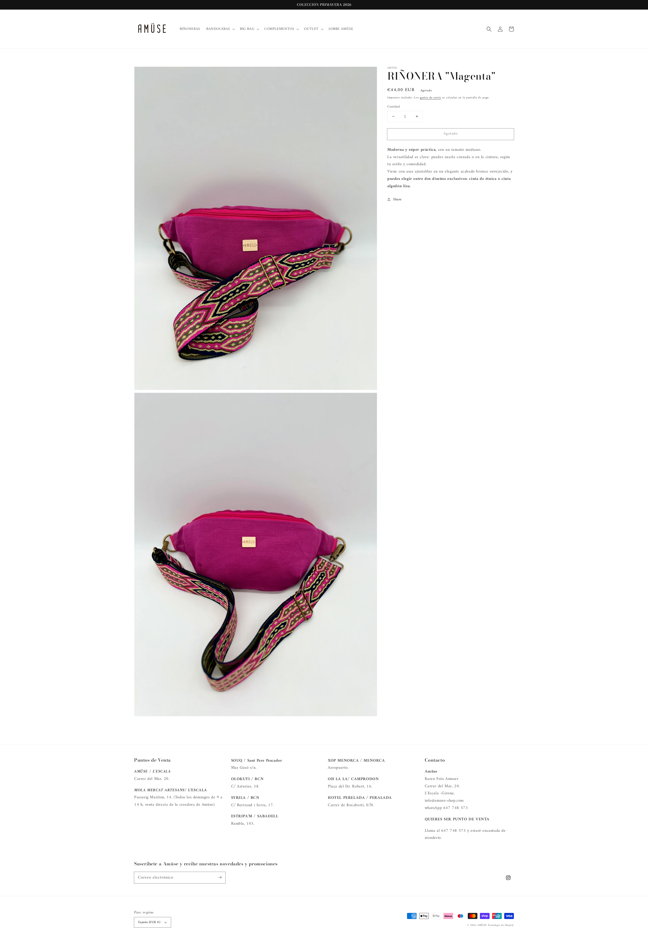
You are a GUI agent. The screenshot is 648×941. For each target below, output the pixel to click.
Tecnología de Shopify (501, 925)
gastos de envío (430, 97)
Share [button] (397, 199)
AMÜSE (482, 925)
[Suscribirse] (219, 877)
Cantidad (393, 106)
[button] (489, 29)
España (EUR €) (149, 922)
